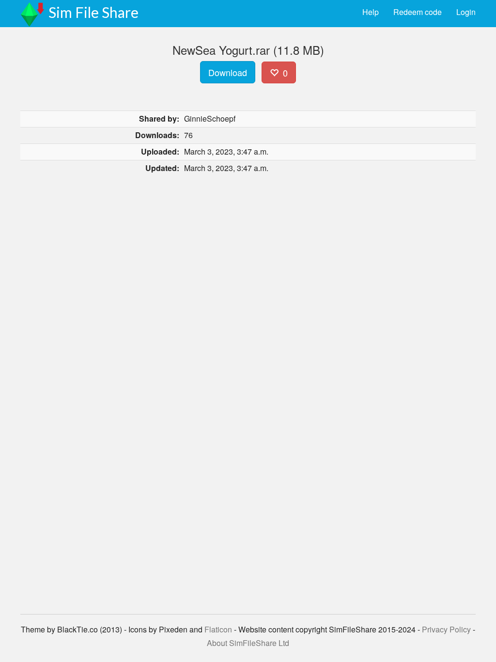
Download (227, 72)
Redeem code (417, 11)
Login (466, 11)
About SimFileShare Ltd (248, 642)
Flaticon (218, 629)
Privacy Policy (446, 629)
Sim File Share (93, 12)
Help (370, 11)
